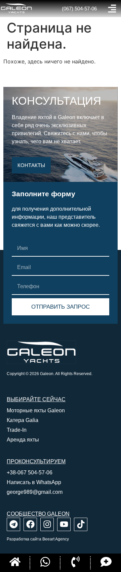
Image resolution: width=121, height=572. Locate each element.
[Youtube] (64, 524)
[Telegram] (13, 524)
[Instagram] (47, 524)
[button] (112, 8)
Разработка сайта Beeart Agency (38, 539)
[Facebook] (30, 524)
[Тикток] (80, 524)
